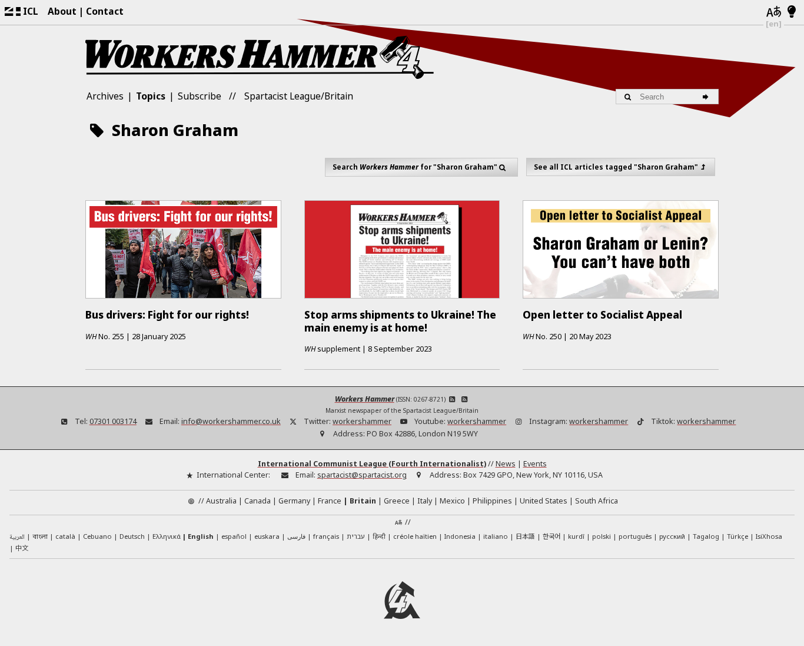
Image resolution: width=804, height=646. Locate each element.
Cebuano (97, 536)
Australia (221, 501)
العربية (17, 537)
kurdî (576, 536)
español (234, 536)
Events (535, 464)
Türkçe (737, 536)
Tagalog (706, 536)
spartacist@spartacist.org (362, 475)
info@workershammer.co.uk (231, 421)
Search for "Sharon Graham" (415, 167)
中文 (21, 547)
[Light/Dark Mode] (792, 12)
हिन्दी (379, 536)
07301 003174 (113, 421)
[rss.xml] (464, 399)
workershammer (362, 421)
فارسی (296, 536)
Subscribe (199, 96)
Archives (105, 96)
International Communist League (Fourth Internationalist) (372, 464)
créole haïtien (415, 536)
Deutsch (132, 536)
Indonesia (460, 536)
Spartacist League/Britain (298, 96)
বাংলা (40, 537)
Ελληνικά (166, 536)
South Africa (596, 501)
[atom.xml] (452, 399)
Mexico (452, 501)
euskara (267, 536)
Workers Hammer (364, 399)
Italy (424, 501)
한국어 (551, 536)
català (65, 536)
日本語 (525, 536)
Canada (257, 501)
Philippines (492, 501)
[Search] (707, 97)
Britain (363, 501)
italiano (495, 536)
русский (672, 536)
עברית (356, 536)
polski (601, 536)
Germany (294, 501)
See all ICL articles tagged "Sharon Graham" (616, 167)
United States (543, 501)
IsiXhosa (769, 536)
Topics (150, 96)
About (62, 11)
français (326, 536)
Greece (397, 501)
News (506, 464)
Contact (105, 11)
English (201, 536)
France (329, 501)
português (635, 536)
